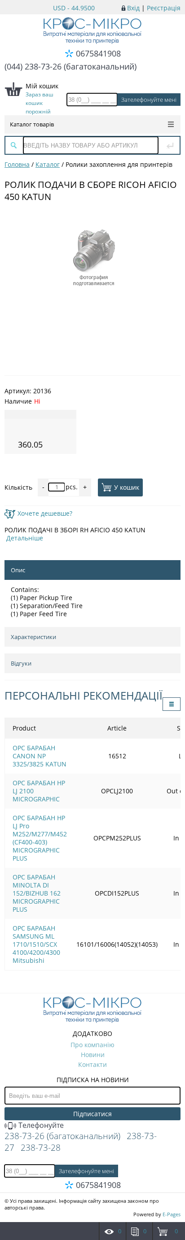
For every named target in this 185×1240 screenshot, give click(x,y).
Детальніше (24, 538)
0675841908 (98, 53)
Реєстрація (164, 8)
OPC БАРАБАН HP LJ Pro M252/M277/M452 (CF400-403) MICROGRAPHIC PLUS (40, 838)
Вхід (133, 8)
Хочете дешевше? (45, 513)
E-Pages (172, 1214)
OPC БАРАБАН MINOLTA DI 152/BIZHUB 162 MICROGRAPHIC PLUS (37, 893)
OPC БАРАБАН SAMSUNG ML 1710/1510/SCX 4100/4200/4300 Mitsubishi (36, 944)
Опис (18, 570)
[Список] (172, 704)
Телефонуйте (40, 1125)
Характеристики (33, 637)
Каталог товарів (32, 124)
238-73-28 (41, 1147)
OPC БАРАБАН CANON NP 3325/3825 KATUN (39, 756)
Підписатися (92, 1113)
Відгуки (21, 663)
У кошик (126, 487)
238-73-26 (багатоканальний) (62, 1136)
